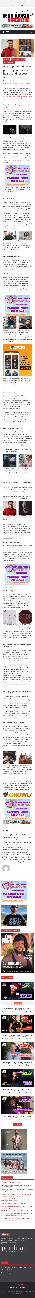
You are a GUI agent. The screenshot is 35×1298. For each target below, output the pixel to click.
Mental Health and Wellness (18, 59)
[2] (17, 296)
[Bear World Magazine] (3, 32)
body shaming (22, 94)
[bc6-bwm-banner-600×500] (14, 905)
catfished (20, 290)
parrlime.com (5, 1243)
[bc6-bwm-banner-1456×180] (17, 822)
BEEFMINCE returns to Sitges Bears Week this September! (17, 1211)
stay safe (25, 765)
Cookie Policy (21, 1287)
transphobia (12, 96)
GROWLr (18, 160)
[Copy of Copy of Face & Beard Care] (14, 1129)
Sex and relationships (9, 62)
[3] (14, 1153)
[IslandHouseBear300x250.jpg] (17, 166)
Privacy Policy (13, 1287)
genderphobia (20, 96)
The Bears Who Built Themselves (10, 1182)
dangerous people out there (13, 769)
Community (6, 59)
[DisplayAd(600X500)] (14, 881)
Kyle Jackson (16, 80)
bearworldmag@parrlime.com (9, 1273)
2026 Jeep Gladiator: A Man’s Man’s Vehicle (13, 1203)
